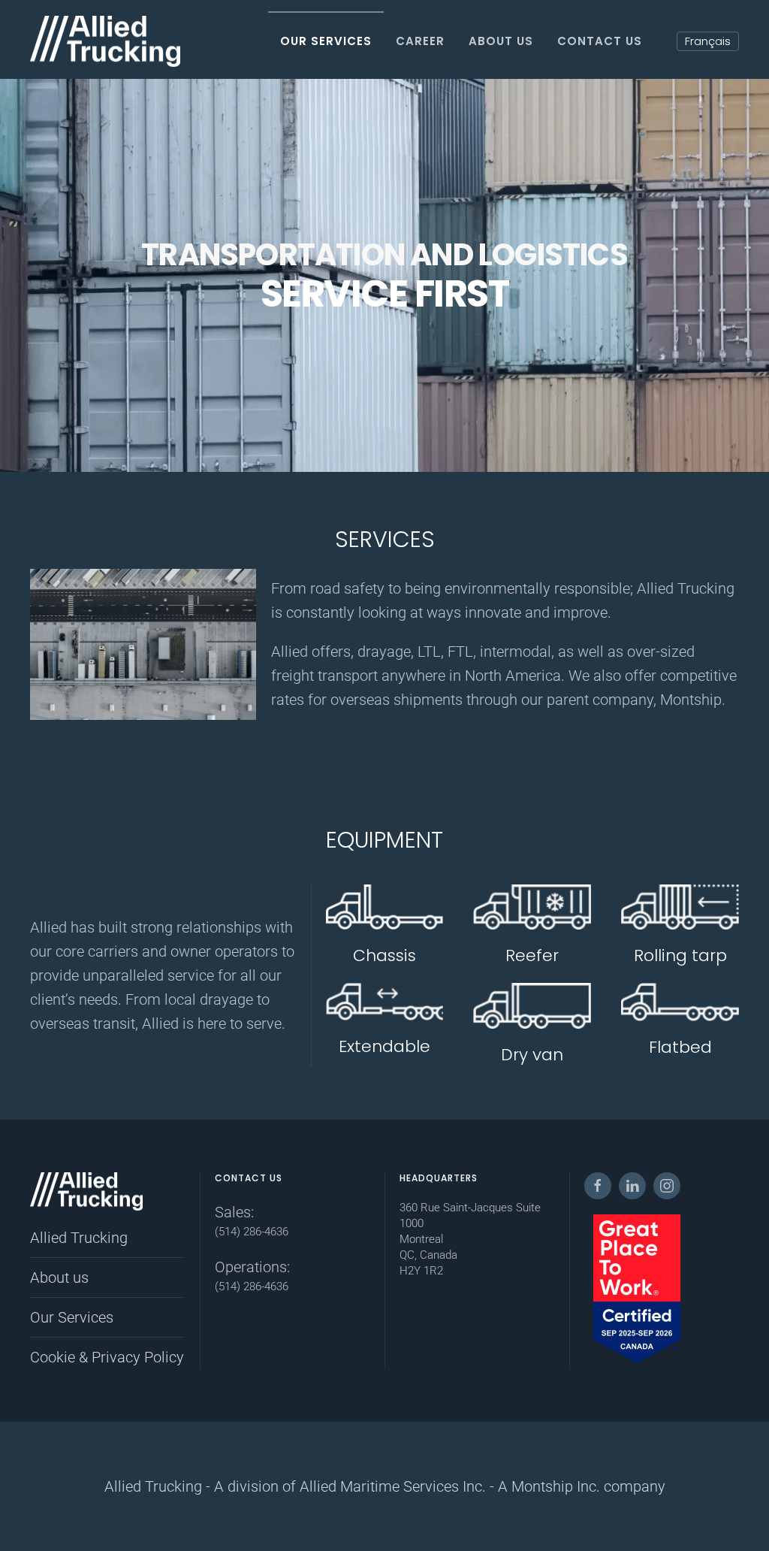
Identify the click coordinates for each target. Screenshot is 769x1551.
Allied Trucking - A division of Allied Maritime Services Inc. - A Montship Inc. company (384, 1486)
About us (501, 41)
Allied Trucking (79, 1238)
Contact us (599, 41)
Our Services (71, 1317)
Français (708, 41)
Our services (326, 41)
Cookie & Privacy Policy (107, 1357)
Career (420, 41)
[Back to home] (105, 41)
